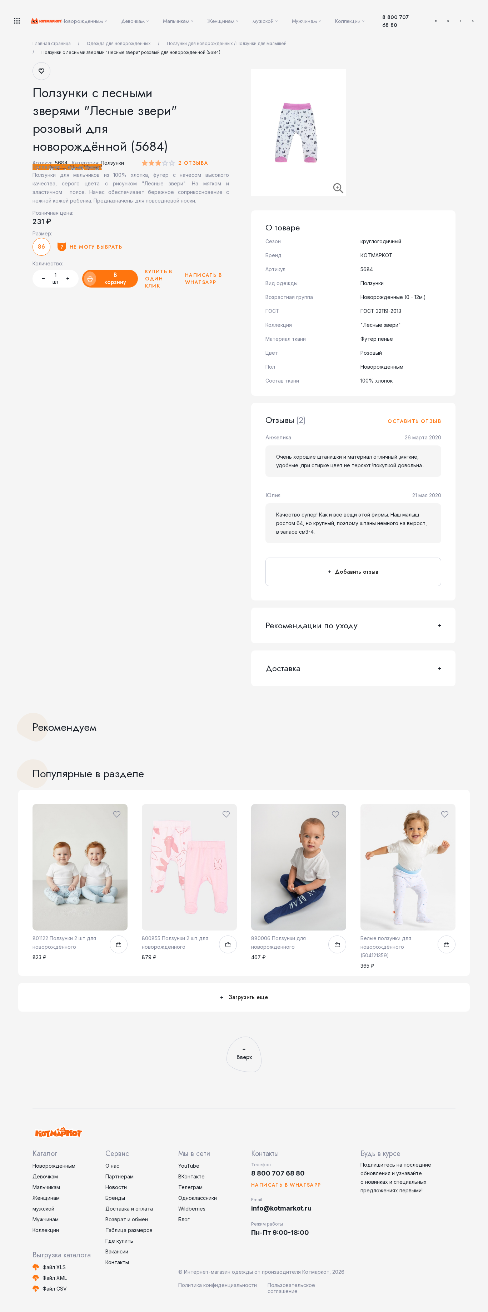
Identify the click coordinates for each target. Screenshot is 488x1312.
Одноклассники (197, 1198)
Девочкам (45, 1176)
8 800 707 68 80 (395, 21)
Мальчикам (46, 1187)
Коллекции (46, 1230)
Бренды (115, 1198)
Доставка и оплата (129, 1209)
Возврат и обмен (126, 1219)
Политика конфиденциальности (217, 1285)
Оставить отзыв (414, 421)
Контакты (117, 1262)
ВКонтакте (191, 1176)
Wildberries (191, 1209)
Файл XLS (54, 1267)
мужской (43, 1209)
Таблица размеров (129, 1230)
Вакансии (116, 1251)
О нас (112, 1166)
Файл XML (55, 1278)
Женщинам (46, 1198)
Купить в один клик (159, 278)
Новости (116, 1187)
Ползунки (112, 163)
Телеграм (190, 1187)
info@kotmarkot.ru (281, 1208)
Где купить (119, 1241)
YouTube (188, 1166)
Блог (184, 1219)
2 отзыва (193, 162)
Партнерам (119, 1176)
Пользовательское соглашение (291, 1288)
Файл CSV (55, 1289)
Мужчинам (46, 1219)
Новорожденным (54, 1166)
